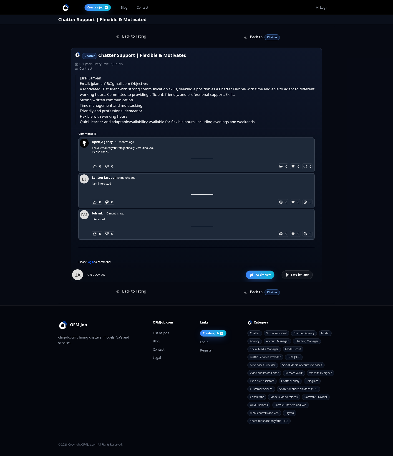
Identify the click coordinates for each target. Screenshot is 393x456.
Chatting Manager (306, 341)
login (91, 262)
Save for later (300, 275)
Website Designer (320, 373)
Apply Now (263, 275)
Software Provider (316, 397)
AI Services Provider (262, 365)
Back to (263, 36)
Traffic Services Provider (265, 357)
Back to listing (133, 36)
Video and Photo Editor (264, 373)
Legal (157, 357)
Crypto (289, 413)
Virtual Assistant (276, 333)
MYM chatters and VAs (264, 413)
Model (325, 333)
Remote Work (293, 373)
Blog (156, 341)
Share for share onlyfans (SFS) (298, 389)
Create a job (211, 333)
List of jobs (161, 333)
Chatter (254, 333)
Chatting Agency (304, 333)
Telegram (312, 381)
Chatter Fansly (290, 381)
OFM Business (259, 405)
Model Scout (293, 349)
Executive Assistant (262, 381)
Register (206, 350)
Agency (254, 341)
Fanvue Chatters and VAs (290, 405)
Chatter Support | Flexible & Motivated (142, 55)
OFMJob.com (89, 444)
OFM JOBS (293, 357)
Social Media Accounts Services (302, 365)
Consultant (257, 397)
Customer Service (261, 389)
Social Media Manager (264, 349)
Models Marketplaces (284, 397)
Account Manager (277, 341)
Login (324, 7)
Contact (158, 349)
